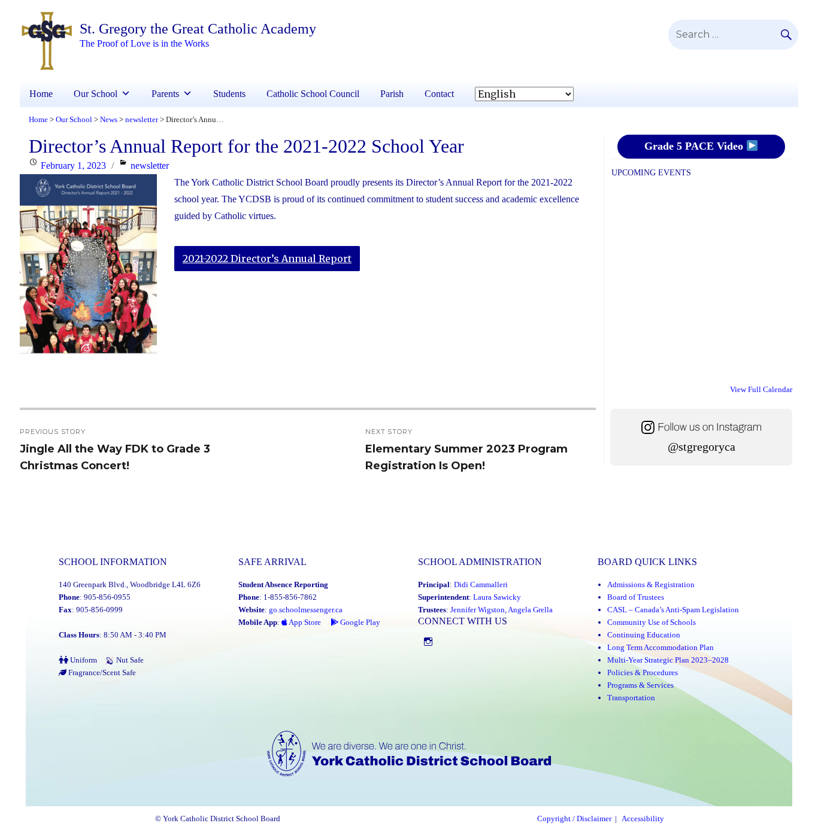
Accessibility (643, 819)
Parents (165, 94)
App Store (304, 622)
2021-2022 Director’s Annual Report (267, 259)
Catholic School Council (312, 94)
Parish (392, 94)
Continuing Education (643, 634)
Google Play (359, 622)
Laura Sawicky (497, 597)
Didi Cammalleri (481, 584)
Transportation (631, 697)
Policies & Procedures (642, 672)
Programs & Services (640, 685)
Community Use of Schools (651, 622)
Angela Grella (530, 609)
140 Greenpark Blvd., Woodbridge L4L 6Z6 (130, 584)
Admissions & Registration (651, 584)
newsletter (150, 165)
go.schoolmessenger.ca (306, 609)
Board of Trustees (635, 597)
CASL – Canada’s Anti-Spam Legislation (673, 609)
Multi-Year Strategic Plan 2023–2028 (668, 659)
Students (229, 94)
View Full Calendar (761, 389)
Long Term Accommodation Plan (660, 647)
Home (41, 94)
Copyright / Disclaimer (574, 819)
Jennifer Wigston (477, 609)
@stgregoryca (701, 447)
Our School (95, 94)
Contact (439, 94)
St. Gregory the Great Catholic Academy (198, 29)
